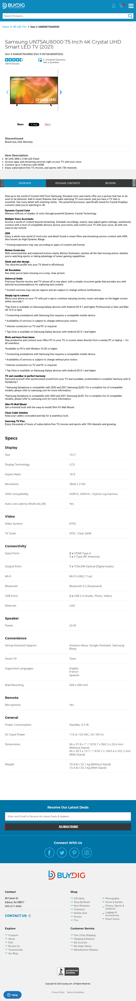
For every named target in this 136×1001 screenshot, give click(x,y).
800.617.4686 (13, 906)
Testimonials (15, 949)
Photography (112, 898)
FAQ (10, 942)
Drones (78, 916)
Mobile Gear (80, 913)
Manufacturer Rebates (86, 949)
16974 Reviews (12, 63)
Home (5, 26)
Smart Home (112, 919)
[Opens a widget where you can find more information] (12, 995)
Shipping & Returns (84, 938)
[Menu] (131, 6)
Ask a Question (51, 62)
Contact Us (16, 916)
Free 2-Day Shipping (85, 935)
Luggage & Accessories (112, 914)
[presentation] (7, 92)
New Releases (82, 905)
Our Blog (13, 953)
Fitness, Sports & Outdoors (114, 907)
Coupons (13, 935)
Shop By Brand (82, 902)
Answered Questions (56, 59)
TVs (76, 920)
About (11, 938)
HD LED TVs (20, 26)
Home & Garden (114, 902)
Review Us (14, 946)
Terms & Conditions (75, 992)
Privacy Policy (58, 992)
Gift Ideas (79, 898)
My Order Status (83, 946)
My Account (80, 942)
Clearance (79, 909)
